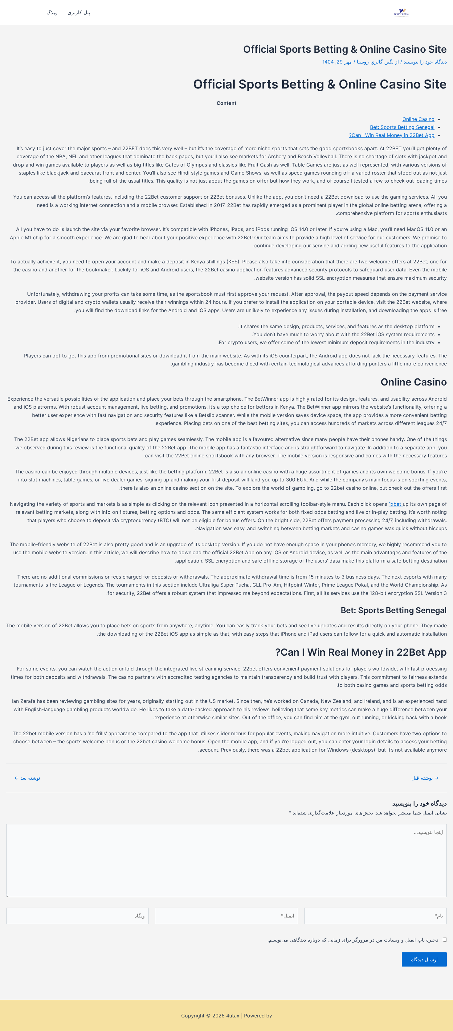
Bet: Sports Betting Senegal (402, 127)
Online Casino (418, 119)
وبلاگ (52, 12)
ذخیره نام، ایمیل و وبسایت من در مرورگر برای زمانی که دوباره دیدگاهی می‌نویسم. (352, 940)
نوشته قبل (425, 777)
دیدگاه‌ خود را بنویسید (425, 62)
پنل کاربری (78, 12)
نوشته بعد (27, 777)
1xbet (396, 504)
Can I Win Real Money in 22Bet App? (392, 135)
